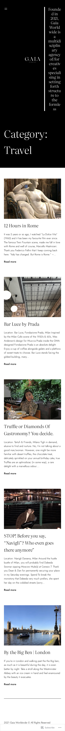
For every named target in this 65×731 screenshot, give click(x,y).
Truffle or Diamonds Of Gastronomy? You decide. (28, 430)
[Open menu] (6, 9)
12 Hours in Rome (21, 225)
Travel (8, 32)
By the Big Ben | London (27, 652)
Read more (10, 262)
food (8, 26)
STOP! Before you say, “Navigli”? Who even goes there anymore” (29, 542)
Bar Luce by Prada (21, 324)
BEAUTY (9, 16)
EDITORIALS (11, 21)
